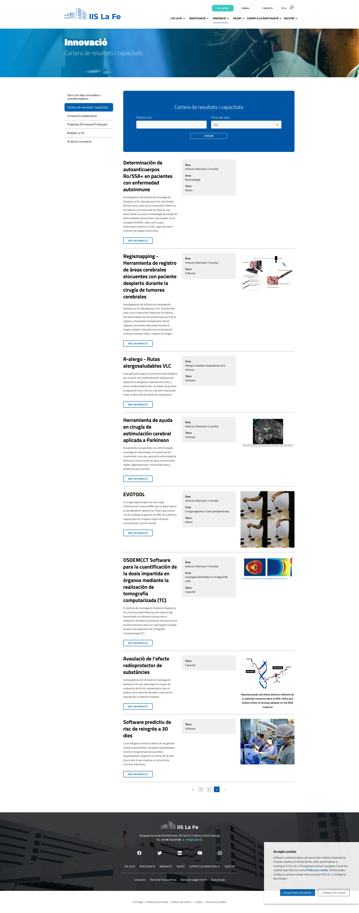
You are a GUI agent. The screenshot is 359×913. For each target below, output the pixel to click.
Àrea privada (218, 880)
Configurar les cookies (334, 892)
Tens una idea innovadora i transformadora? (84, 97)
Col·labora (222, 8)
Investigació (197, 18)
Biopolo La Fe (75, 133)
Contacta (268, 8)
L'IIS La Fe (176, 18)
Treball (246, 8)
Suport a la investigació (263, 18)
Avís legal (138, 902)
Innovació (219, 18)
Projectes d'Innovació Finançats (87, 124)
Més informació (140, 241)
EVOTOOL (134, 494)
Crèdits (199, 902)
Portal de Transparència (163, 880)
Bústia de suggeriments (194, 880)
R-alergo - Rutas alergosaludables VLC (147, 362)
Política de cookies (181, 902)
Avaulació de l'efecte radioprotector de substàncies (146, 665)
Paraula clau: (144, 117)
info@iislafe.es (194, 840)
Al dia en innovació (79, 141)
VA (282, 8)
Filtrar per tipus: (220, 117)
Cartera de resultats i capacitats (87, 107)
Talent (237, 18)
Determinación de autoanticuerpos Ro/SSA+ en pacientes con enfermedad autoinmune (147, 176)
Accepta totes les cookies (297, 892)
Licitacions (140, 880)
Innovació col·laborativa (82, 116)
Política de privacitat (157, 902)
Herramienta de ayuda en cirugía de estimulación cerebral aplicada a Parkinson (147, 430)
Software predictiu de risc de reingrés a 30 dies (147, 728)
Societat (289, 18)
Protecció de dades (216, 902)
